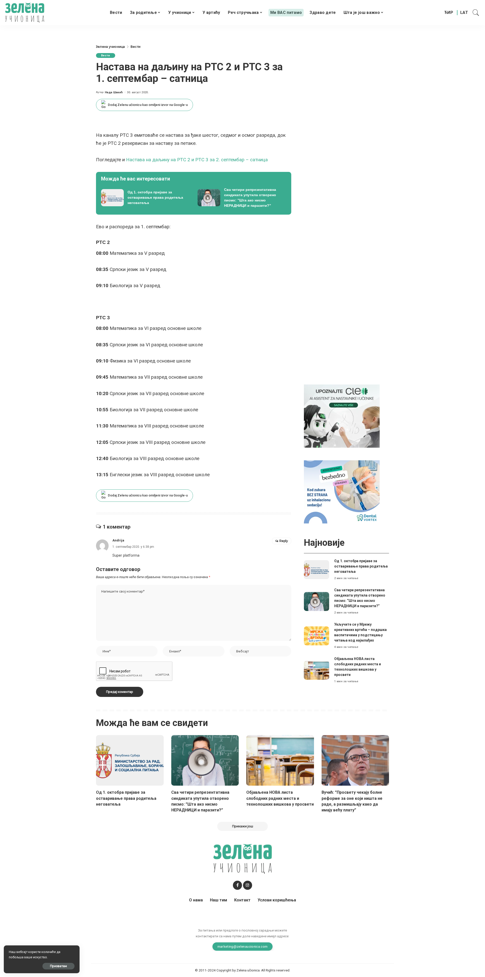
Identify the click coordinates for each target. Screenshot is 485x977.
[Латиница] (464, 13)
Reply (283, 541)
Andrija (118, 540)
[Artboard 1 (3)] (342, 415)
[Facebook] (237, 885)
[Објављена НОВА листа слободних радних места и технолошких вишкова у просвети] (316, 670)
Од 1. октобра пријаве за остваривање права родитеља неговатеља (361, 566)
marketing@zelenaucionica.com (242, 946)
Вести (105, 55)
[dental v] (342, 491)
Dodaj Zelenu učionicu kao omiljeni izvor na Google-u (148, 105)
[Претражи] (476, 13)
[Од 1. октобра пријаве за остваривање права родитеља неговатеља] (145, 197)
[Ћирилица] (449, 13)
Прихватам (58, 966)
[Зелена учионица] (24, 13)
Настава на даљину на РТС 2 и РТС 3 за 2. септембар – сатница (197, 160)
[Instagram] (247, 885)
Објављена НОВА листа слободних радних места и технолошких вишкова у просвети (280, 798)
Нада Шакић (114, 92)
